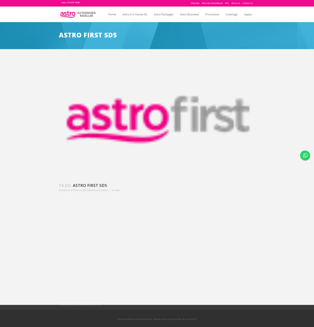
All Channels (89, 190)
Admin (104, 190)
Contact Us (248, 3)
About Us (235, 3)
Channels (195, 3)
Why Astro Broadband (212, 3)
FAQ (227, 3)
